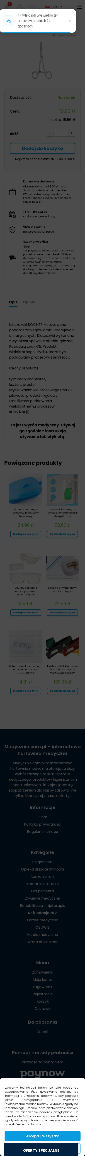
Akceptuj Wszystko (42, 1136)
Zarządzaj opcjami (42, 1148)
